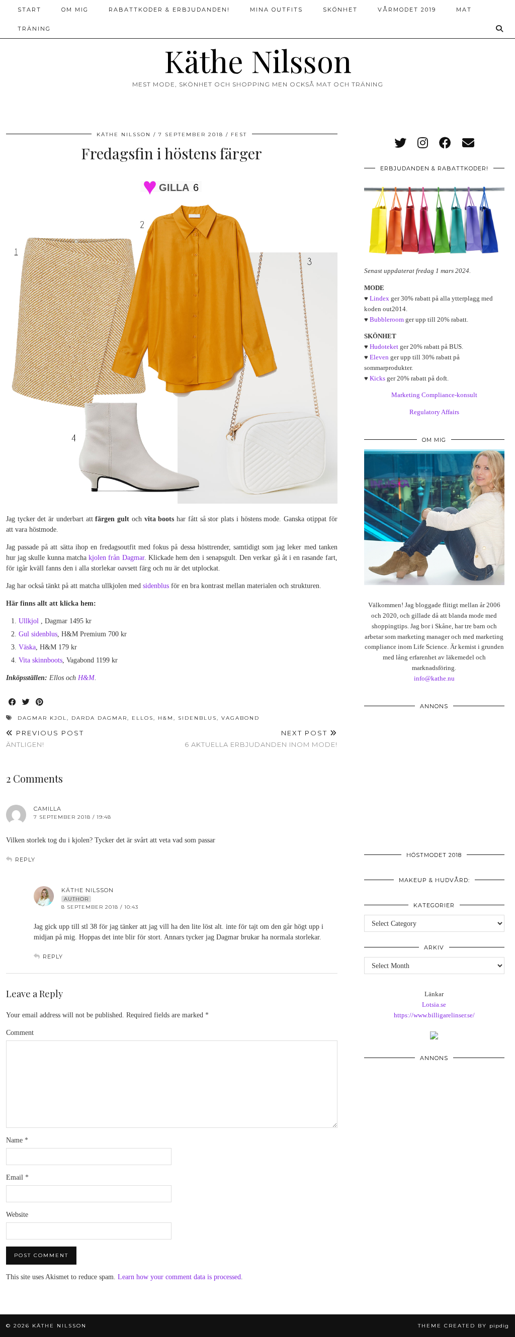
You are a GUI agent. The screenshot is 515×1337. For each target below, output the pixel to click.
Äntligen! (45, 738)
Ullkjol (29, 621)
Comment (20, 1032)
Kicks (377, 378)
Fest (239, 134)
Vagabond (240, 718)
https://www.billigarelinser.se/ (434, 1015)
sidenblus (156, 586)
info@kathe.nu (434, 678)
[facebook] (445, 143)
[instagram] (422, 143)
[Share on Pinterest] (40, 702)
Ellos (142, 718)
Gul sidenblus (38, 634)
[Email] (468, 143)
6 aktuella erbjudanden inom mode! (261, 738)
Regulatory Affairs (434, 412)
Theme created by (463, 1325)
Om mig (75, 9)
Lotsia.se (434, 1004)
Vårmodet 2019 (407, 9)
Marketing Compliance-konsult (434, 395)
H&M (86, 678)
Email (17, 1177)
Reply (25, 859)
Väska (27, 647)
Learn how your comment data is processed (179, 1277)
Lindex (379, 298)
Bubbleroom (387, 319)
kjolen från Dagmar (116, 557)
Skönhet (340, 9)
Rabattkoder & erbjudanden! (169, 9)
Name (17, 1140)
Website (17, 1214)
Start (29, 9)
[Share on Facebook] (13, 702)
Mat (464, 9)
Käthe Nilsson (258, 60)
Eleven (379, 357)
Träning (34, 28)
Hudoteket (384, 346)
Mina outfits (276, 9)
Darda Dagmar (99, 718)
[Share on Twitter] (26, 702)
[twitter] (400, 143)
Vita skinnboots (40, 660)
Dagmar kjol (42, 718)
